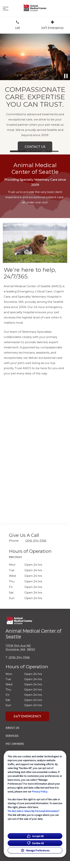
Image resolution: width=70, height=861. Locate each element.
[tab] (16, 557)
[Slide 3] (52, 151)
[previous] (4, 57)
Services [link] (12, 735)
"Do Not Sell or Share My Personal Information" (33, 811)
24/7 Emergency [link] (27, 716)
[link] (35, 7)
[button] (5, 8)
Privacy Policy (39, 791)
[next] (65, 57)
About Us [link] (12, 727)
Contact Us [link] (20, 147)
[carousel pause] (66, 76)
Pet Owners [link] (15, 743)
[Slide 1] (18, 151)
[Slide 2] (35, 151)
